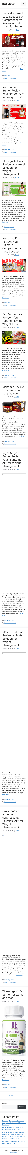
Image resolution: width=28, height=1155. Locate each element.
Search (4, 1104)
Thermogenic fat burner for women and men (13, 994)
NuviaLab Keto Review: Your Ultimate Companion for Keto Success (11, 245)
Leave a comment (10, 78)
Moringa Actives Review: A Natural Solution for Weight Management (13, 167)
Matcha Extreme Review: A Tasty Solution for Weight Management (12, 638)
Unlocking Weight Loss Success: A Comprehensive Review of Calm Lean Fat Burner (13, 20)
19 (9, 1095)
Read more (5, 222)
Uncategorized (9, 227)
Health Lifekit (8, 4)
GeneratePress (14, 1152)
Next (13, 1095)
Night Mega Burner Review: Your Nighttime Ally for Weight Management (11, 459)
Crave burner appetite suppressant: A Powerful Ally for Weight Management (12, 819)
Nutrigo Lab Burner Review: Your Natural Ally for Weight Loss (13, 92)
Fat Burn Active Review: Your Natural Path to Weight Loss (12, 319)
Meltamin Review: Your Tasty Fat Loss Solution (13, 390)
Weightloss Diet (9, 76)
